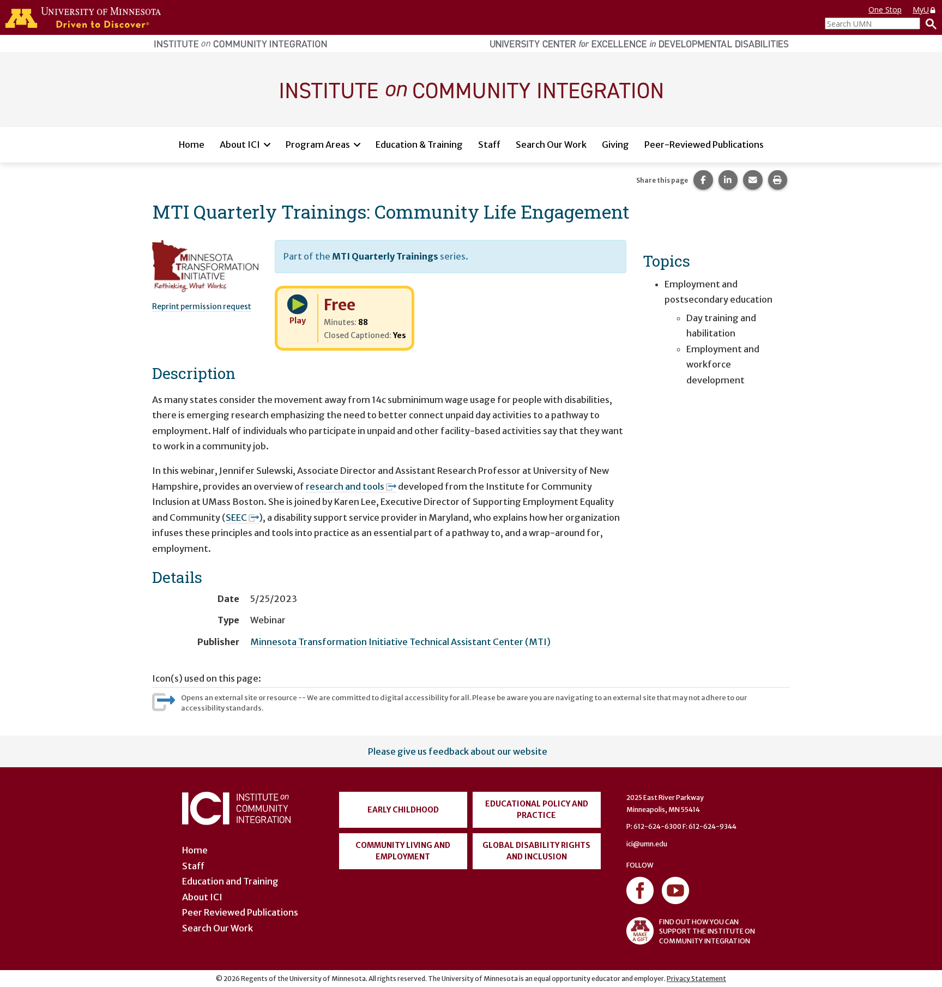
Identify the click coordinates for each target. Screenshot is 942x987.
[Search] (928, 23)
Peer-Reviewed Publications (704, 144)
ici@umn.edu (646, 844)
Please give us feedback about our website (457, 751)
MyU (921, 9)
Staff (489, 144)
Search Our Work (551, 144)
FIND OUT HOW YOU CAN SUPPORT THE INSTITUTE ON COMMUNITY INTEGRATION (707, 931)
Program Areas (318, 144)
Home (191, 144)
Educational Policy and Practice (536, 809)
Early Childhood (403, 810)
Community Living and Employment (402, 851)
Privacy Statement (696, 978)
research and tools (345, 486)
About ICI (240, 144)
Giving (615, 144)
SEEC (236, 517)
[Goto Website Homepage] (471, 88)
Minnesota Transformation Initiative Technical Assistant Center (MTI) (400, 641)
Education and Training (230, 881)
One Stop (885, 9)
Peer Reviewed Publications (240, 912)
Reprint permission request (201, 306)
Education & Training (419, 144)
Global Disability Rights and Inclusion (536, 851)
